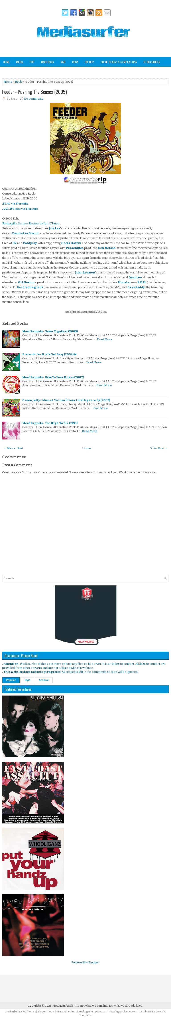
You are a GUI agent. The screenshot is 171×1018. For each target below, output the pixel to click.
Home (6, 62)
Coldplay (30, 243)
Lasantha (63, 1011)
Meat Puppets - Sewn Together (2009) (50, 331)
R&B (63, 62)
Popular (11, 680)
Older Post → (158, 448)
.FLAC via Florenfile (15, 203)
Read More (104, 339)
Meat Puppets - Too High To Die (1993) (49, 423)
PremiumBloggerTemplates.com (89, 1011)
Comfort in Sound (25, 233)
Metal (19, 62)
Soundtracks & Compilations (119, 62)
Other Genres (152, 62)
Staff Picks (25, 71)
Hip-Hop (89, 62)
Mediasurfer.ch (62, 1005)
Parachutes (74, 248)
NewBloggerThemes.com (123, 1011)
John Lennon (85, 272)
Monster (124, 282)
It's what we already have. (126, 1005)
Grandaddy (136, 287)
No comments (33, 98)
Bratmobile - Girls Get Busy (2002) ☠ (49, 354)
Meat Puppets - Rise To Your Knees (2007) (53, 377)
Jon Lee (54, 228)
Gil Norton (26, 282)
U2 (14, 243)
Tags (27, 680)
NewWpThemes (26, 1011)
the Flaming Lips (30, 287)
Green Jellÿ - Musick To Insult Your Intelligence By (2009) (66, 400)
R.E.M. (141, 282)
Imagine (135, 277)
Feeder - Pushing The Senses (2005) (34, 91)
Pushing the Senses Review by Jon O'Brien (30, 223)
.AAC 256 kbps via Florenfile (20, 208)
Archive (44, 680)
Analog (7, 71)
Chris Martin (71, 243)
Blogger (93, 962)
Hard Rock (47, 62)
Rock (75, 62)
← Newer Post (13, 448)
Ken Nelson (107, 248)
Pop (32, 62)
